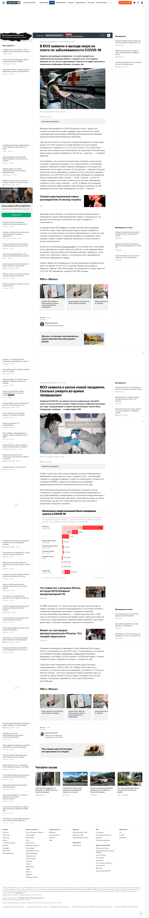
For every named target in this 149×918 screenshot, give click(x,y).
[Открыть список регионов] (134, 2)
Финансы (5, 248)
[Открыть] (16, 3)
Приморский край (31, 877)
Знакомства (99, 860)
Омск (27, 840)
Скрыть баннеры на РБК (80, 832)
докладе (55, 478)
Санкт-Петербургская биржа (35, 898)
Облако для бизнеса (102, 848)
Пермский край (31, 856)
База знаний (119, 638)
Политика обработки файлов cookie (126, 906)
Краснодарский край (32, 851)
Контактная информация (103, 835)
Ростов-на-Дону (31, 858)
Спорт (5, 151)
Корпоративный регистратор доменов (105, 851)
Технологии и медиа (9, 843)
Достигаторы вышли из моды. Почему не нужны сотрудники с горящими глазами (128, 410)
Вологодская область (32, 845)
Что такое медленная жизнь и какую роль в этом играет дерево (128, 790)
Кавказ (28, 869)
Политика (6, 74)
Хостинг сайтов (101, 855)
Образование (40, 795)
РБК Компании (100, 865)
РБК (41, 206)
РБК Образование (8, 853)
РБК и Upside (7, 64)
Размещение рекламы (103, 840)
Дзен (50, 840)
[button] (134, 2)
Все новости (8, 46)
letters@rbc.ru (20, 893)
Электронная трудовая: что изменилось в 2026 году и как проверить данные (46, 790)
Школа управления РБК (103, 871)
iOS (120, 832)
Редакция (99, 837)
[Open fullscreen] (101, 511)
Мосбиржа (21, 898)
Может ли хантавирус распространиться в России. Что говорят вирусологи (61, 633)
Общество (6, 278)
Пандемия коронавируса (48, 41)
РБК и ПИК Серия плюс (10, 449)
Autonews (118, 403)
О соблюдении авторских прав (36, 906)
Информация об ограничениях (13, 906)
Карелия (28, 872)
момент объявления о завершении (70, 653)
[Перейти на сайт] (16, 37)
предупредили (69, 246)
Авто (4, 739)
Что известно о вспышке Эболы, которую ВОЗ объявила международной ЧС (60, 591)
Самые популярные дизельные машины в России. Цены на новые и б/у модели (101, 790)
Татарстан (29, 861)
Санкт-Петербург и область (34, 832)
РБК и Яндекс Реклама (9, 238)
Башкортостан (30, 843)
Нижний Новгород (31, 853)
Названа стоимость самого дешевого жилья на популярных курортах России (128, 388)
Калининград (30, 848)
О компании (99, 832)
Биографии (6, 848)
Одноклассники (54, 835)
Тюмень (28, 864)
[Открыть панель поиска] (138, 2)
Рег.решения (100, 858)
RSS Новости (77, 845)
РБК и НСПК (6, 373)
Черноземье (30, 866)
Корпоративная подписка (80, 837)
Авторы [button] (42, 317)
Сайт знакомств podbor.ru (104, 863)
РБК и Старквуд (122, 795)
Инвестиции (6, 612)
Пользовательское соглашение (59, 906)
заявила (71, 131)
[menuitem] (29, 2)
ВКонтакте (52, 832)
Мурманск (29, 874)
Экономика (6, 835)
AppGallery (122, 837)
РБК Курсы (99, 868)
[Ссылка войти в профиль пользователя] (142, 2)
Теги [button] (48, 317)
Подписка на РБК (78, 835)
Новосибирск (30, 837)
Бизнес (5, 397)
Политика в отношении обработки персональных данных (91, 906)
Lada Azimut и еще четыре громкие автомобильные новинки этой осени (72, 790)
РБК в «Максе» (49, 279)
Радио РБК (11, 3)
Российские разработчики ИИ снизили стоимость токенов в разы (128, 63)
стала (83, 664)
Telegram (52, 837)
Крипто (5, 54)
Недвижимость (7, 175)
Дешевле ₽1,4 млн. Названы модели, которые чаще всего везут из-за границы (127, 399)
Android (121, 835)
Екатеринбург (30, 835)
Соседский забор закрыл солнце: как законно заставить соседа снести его (127, 41)
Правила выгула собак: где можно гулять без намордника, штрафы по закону (127, 52)
